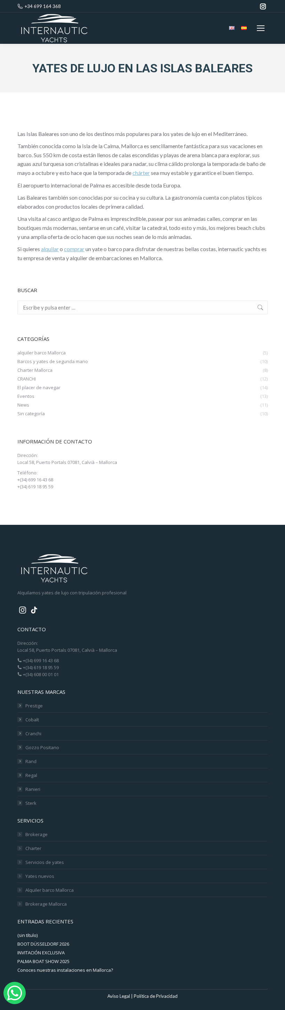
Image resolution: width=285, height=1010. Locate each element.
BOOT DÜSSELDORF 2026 (43, 944)
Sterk (30, 803)
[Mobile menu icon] (261, 28)
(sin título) (27, 935)
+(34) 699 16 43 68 (40, 660)
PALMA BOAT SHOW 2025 (43, 961)
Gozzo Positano (42, 747)
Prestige (34, 706)
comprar (74, 249)
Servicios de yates (44, 862)
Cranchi (33, 733)
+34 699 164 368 (43, 6)
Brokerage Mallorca (46, 904)
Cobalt (32, 719)
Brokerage (36, 834)
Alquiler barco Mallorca (49, 890)
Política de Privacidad (156, 996)
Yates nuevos (39, 876)
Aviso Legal (118, 996)
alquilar (50, 249)
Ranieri (32, 789)
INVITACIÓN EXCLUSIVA (41, 952)
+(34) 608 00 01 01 (40, 674)
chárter (141, 172)
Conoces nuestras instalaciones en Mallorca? (65, 970)
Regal (31, 775)
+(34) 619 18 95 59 (40, 667)
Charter (33, 848)
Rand (30, 761)
